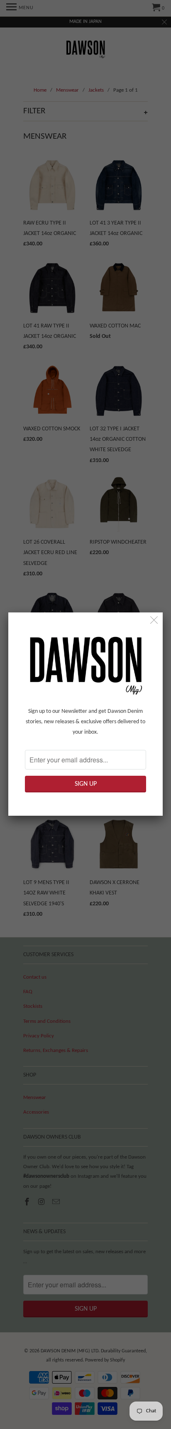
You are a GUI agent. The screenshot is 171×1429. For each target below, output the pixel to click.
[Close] (154, 621)
